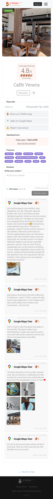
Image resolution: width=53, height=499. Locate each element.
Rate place (23, 93)
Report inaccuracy (17, 127)
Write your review (13, 170)
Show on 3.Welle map (21, 113)
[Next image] (47, 32)
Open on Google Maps (21, 120)
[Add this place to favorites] (34, 93)
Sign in (37, 4)
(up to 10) (16, 189)
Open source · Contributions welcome (26, 491)
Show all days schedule (26, 143)
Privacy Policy (21, 486)
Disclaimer (33, 486)
